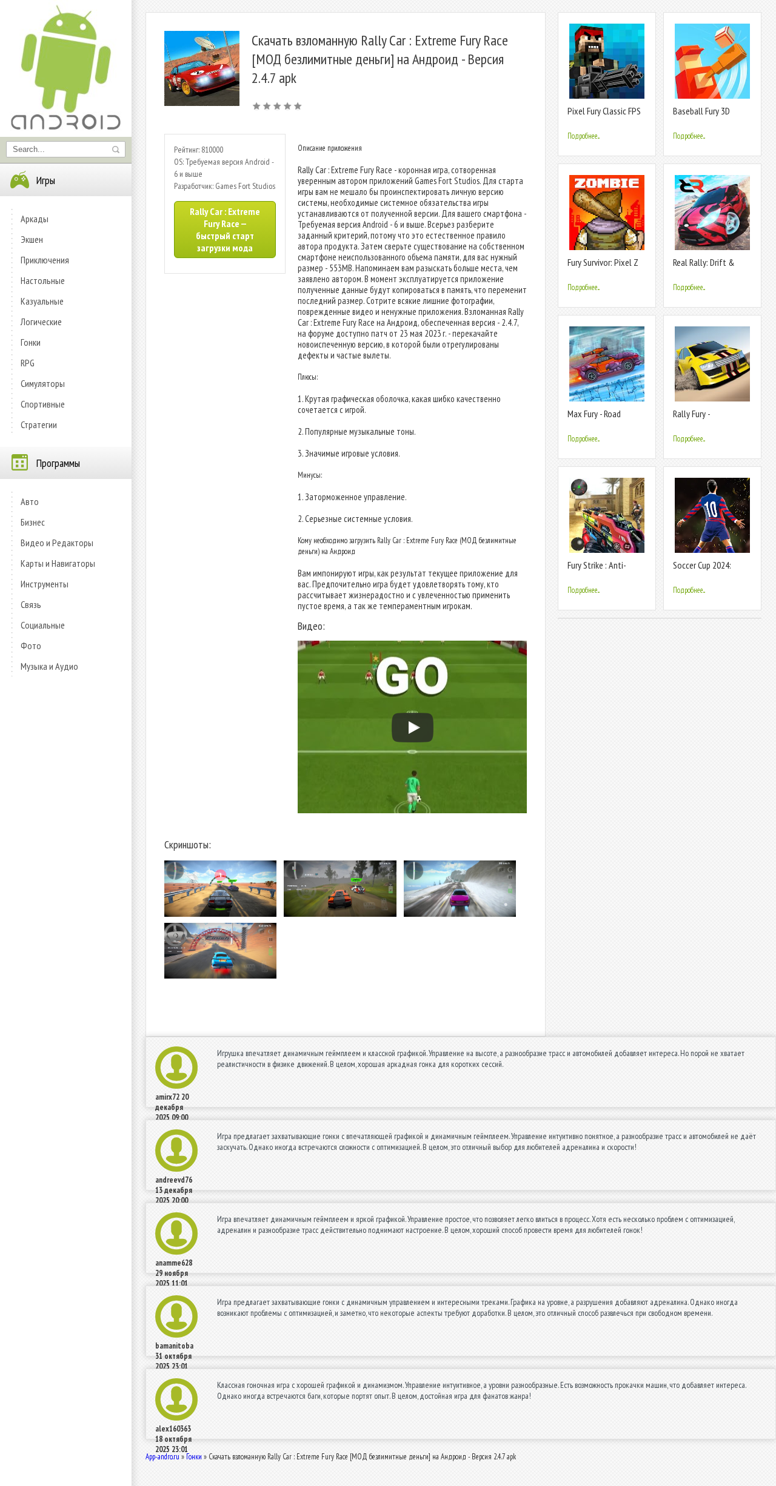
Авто (30, 501)
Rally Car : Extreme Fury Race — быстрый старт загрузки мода (225, 229)
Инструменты (45, 584)
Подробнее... (583, 136)
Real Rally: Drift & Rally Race (704, 267)
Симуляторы (43, 383)
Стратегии (39, 424)
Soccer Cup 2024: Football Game (702, 570)
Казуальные (42, 301)
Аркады (34, 219)
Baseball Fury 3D (701, 111)
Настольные (43, 280)
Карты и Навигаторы (58, 563)
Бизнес (33, 522)
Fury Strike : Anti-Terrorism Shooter (598, 570)
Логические (41, 321)
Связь (31, 604)
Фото (31, 645)
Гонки (31, 342)
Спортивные (43, 404)
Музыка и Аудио (49, 666)
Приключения (45, 260)
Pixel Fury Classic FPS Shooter (604, 116)
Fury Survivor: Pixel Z (602, 262)
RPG (28, 363)
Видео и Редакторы (57, 543)
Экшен (32, 239)
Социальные (43, 625)
